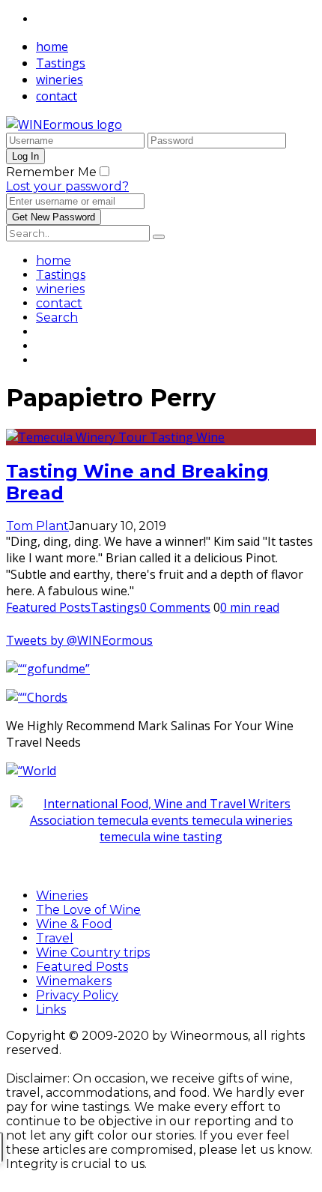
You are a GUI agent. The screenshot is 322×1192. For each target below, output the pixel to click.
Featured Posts (48, 607)
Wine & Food (74, 924)
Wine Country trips (93, 952)
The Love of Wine (88, 910)
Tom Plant (37, 526)
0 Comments (175, 607)
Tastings (60, 63)
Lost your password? (67, 186)
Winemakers (74, 981)
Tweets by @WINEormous (79, 640)
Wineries (62, 895)
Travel (54, 938)
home (52, 46)
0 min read (249, 607)
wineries (59, 79)
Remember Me (51, 172)
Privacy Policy (77, 995)
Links (51, 1009)
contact (56, 96)
